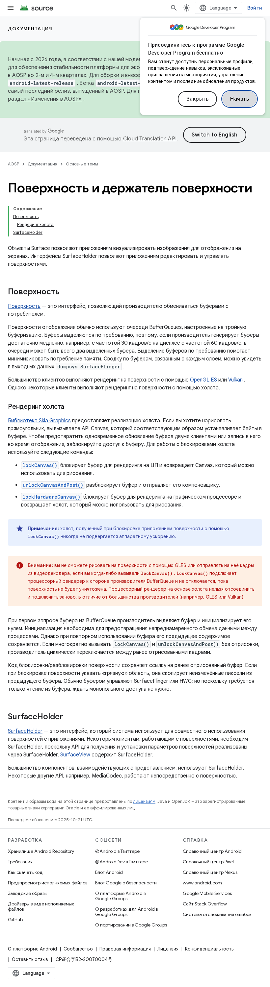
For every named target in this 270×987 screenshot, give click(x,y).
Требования (20, 862)
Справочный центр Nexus (210, 872)
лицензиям (144, 801)
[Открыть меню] (10, 8)
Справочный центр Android (212, 851)
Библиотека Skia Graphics (39, 420)
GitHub (15, 920)
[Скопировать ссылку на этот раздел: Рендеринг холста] (70, 407)
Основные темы (82, 164)
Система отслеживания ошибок (217, 914)
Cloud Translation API (149, 139)
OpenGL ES (203, 380)
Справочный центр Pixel (208, 862)
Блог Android (109, 872)
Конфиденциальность (209, 948)
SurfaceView (75, 755)
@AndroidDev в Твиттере (121, 862)
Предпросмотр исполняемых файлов (47, 883)
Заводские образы (27, 893)
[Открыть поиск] (174, 8)
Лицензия (167, 948)
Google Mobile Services (207, 893)
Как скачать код (25, 872)
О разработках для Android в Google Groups (126, 911)
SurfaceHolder (25, 731)
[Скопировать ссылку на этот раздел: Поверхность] (66, 292)
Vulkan (235, 380)
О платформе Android (32, 948)
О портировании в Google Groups (131, 925)
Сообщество (78, 948)
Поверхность (24, 306)
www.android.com (202, 883)
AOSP (13, 164)
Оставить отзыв (30, 959)
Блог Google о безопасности (126, 883)
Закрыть (197, 99)
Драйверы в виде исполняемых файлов (41, 906)
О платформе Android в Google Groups (120, 895)
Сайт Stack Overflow (205, 904)
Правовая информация (125, 948)
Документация (30, 29)
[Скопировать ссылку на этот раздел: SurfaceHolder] (69, 717)
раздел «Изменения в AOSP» (45, 99)
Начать (239, 99)
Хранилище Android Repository (41, 851)
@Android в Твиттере (117, 851)
